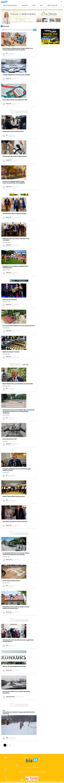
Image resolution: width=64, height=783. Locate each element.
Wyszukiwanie (5, 26)
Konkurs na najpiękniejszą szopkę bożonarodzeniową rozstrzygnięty (14, 182)
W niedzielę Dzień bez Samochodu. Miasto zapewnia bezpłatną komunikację (16, 553)
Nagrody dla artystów (10, 299)
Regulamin (29, 767)
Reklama (34, 767)
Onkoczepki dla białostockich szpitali (15, 156)
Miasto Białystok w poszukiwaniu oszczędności (18, 384)
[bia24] (4, 1)
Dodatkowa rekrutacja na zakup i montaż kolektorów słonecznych (16, 607)
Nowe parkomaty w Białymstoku (13, 131)
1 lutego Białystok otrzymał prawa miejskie (16, 75)
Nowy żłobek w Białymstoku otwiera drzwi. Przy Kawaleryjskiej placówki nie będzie (18, 49)
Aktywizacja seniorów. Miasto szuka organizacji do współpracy (18, 640)
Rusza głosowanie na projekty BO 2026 (15, 100)
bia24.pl (44, 772)
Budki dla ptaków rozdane (11, 352)
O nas (24, 767)
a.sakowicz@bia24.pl (19, 696)
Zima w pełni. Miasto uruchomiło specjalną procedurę (16, 692)
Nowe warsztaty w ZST (10, 439)
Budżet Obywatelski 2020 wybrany (14, 496)
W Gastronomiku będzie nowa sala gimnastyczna (19, 326)
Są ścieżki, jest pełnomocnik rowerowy (15, 521)
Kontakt (39, 767)
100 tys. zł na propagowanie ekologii (14, 666)
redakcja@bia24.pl (12, 53)
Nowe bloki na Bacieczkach (11, 581)
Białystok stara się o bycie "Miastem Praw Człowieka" (16, 239)
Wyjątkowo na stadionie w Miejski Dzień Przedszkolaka (15, 267)
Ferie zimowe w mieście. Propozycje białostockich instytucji (19, 712)
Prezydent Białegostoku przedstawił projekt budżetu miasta (17, 469)
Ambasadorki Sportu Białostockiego (14, 213)
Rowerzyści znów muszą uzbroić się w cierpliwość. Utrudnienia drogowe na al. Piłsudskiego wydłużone (19, 411)
